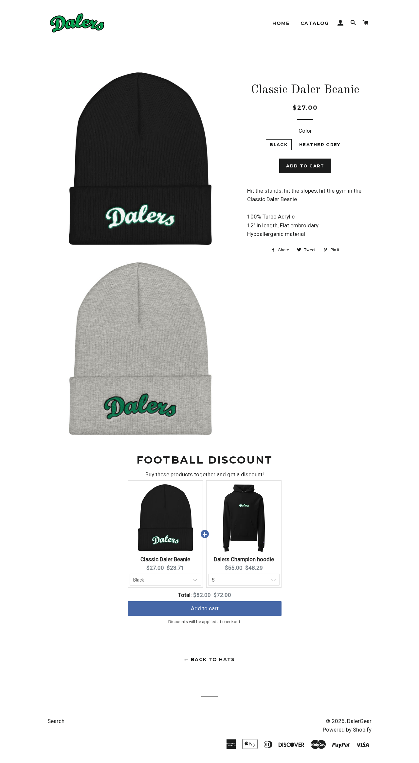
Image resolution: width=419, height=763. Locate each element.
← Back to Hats (209, 659)
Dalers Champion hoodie (244, 559)
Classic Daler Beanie (165, 559)
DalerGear (359, 721)
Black (279, 144)
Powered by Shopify (347, 729)
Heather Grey (319, 144)
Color (305, 130)
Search (55, 721)
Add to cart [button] (205, 608)
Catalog (315, 23)
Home (280, 23)
